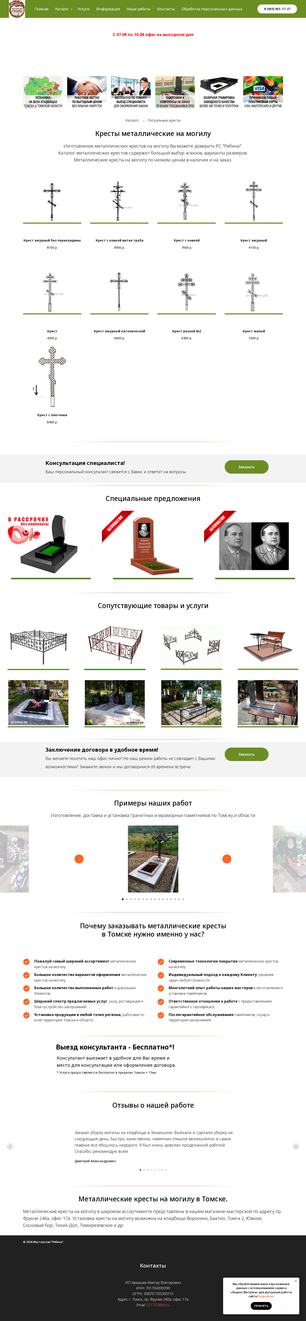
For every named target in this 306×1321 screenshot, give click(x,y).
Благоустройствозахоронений (114, 705)
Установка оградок (191, 705)
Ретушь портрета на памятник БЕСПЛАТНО (255, 551)
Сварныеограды (38, 647)
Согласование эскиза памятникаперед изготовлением (153, 551)
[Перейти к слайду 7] (147, 899)
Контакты (166, 8)
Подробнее (265, 1296)
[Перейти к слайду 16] (183, 899)
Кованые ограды (115, 647)
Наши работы (139, 8)
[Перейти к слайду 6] (143, 899)
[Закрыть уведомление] (296, 1281)
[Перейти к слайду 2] (127, 899)
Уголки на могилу (191, 647)
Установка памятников (38, 705)
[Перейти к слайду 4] (135, 899)
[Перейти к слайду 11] (163, 899)
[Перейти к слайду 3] (131, 899)
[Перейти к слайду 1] (123, 899)
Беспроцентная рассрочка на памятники (51, 551)
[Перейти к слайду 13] (171, 899)
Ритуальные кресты (164, 120)
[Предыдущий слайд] (79, 859)
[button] (247, 467)
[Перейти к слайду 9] (155, 899)
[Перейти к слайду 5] (139, 899)
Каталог (62, 8)
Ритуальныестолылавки (267, 648)
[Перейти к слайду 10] (159, 899)
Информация (108, 8)
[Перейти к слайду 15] (179, 899)
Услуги (84, 8)
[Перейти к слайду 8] (151, 899)
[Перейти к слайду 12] (167, 899)
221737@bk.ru (158, 1304)
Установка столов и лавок (267, 705)
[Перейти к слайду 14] (175, 899)
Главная (41, 8)
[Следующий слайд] (226, 859)
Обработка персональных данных (212, 8)
